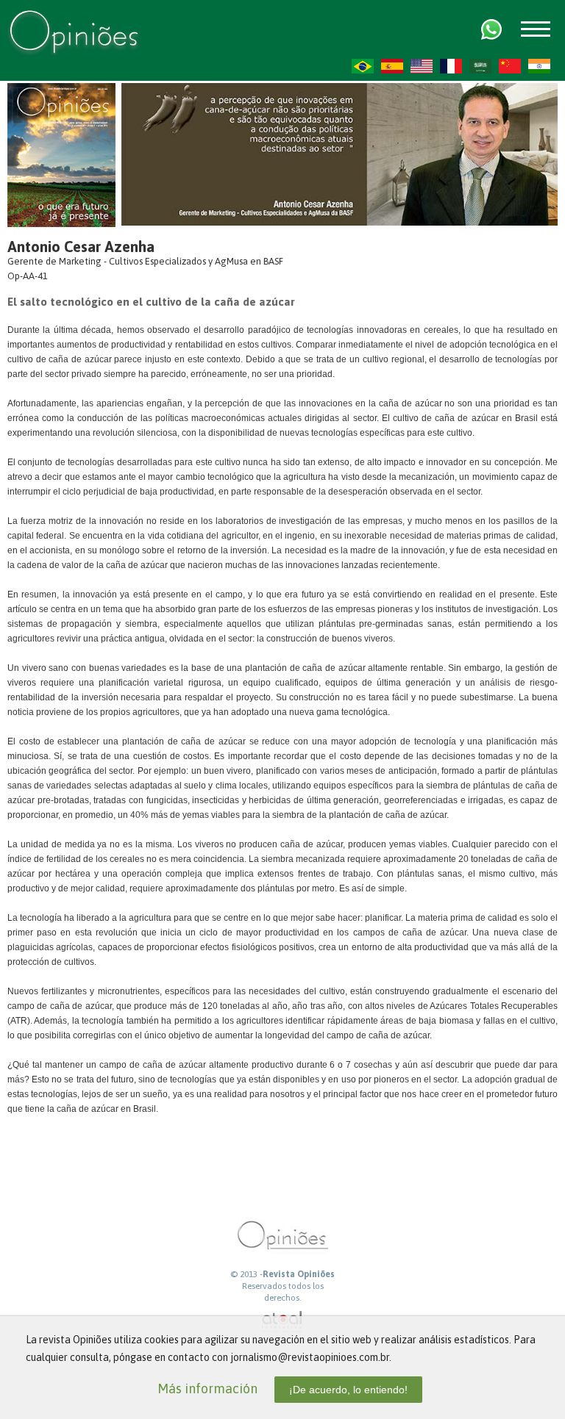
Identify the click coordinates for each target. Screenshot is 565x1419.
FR (451, 66)
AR (480, 66)
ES (392, 66)
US (422, 66)
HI (539, 66)
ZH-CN (510, 66)
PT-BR (363, 66)
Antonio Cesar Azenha (80, 246)
